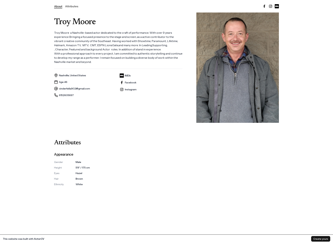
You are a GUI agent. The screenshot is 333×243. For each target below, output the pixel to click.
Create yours (320, 238)
